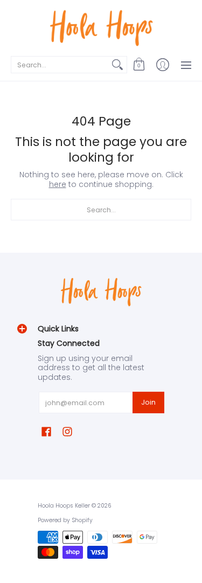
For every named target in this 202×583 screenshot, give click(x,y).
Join (148, 402)
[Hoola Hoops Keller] (101, 27)
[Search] (117, 65)
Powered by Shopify (65, 520)
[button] (139, 64)
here (57, 184)
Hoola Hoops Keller (64, 506)
